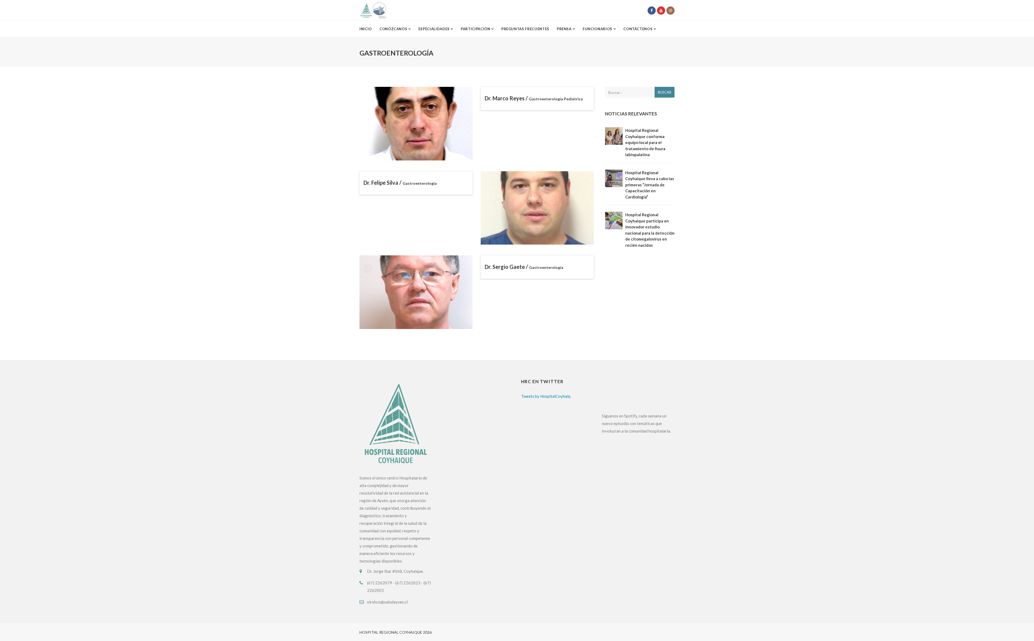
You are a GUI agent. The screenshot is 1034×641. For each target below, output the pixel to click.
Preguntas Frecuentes (525, 29)
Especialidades (434, 29)
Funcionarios (598, 29)
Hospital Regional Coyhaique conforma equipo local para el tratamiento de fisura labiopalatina (645, 142)
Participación (476, 29)
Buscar (664, 92)
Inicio (365, 29)
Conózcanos (393, 29)
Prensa (565, 29)
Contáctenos (638, 29)
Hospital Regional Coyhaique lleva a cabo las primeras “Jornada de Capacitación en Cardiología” (649, 184)
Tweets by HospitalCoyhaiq (545, 396)
